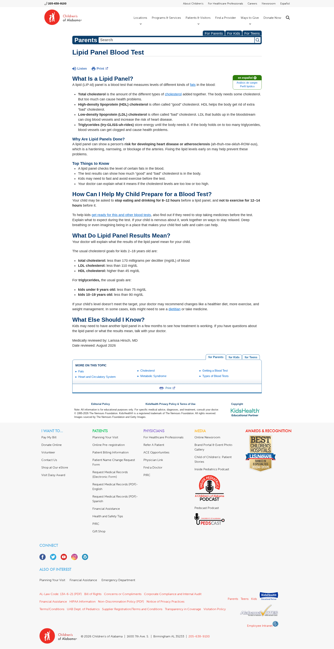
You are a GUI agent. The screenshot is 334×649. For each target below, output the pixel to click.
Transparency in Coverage (183, 609)
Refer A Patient (153, 445)
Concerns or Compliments (122, 594)
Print (100, 68)
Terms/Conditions (51, 609)
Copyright (237, 404)
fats (193, 85)
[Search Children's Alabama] (288, 18)
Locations (140, 18)
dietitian (175, 309)
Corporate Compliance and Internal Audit (172, 594)
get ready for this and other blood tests (121, 215)
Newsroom (269, 3)
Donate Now (272, 18)
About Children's (193, 3)
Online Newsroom (207, 437)
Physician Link (153, 460)
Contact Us (49, 460)
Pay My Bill (48, 437)
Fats (81, 371)
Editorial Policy (100, 404)
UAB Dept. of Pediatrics (83, 609)
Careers (252, 3)
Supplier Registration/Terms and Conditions (132, 609)
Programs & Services (166, 18)
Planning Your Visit (105, 437)
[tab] (251, 356)
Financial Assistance (106, 508)
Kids (254, 599)
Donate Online (51, 445)
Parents (233, 599)
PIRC (95, 524)
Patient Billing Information (110, 452)
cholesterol (173, 94)
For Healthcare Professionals (225, 3)
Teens (245, 599)
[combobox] (176, 40)
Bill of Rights (92, 594)
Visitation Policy (215, 609)
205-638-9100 (57, 3)
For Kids (233, 33)
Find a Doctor (152, 467)
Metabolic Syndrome (153, 376)
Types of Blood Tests (215, 376)
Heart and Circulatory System (97, 376)
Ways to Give (250, 18)
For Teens (252, 33)
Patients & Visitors (198, 18)
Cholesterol (147, 370)
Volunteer (48, 452)
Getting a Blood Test (215, 370)
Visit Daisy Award (53, 475)
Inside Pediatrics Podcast (211, 469)
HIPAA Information (82, 601)
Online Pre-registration (108, 445)
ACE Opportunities (156, 452)
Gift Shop (98, 531)
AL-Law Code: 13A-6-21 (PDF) (60, 594)
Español (285, 3)
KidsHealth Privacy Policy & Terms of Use (170, 404)
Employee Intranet (260, 626)
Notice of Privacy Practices (165, 601)
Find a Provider (225, 18)
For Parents (214, 33)
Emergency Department (118, 580)
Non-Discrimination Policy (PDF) (121, 601)
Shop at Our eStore (54, 467)
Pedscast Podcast (206, 508)
